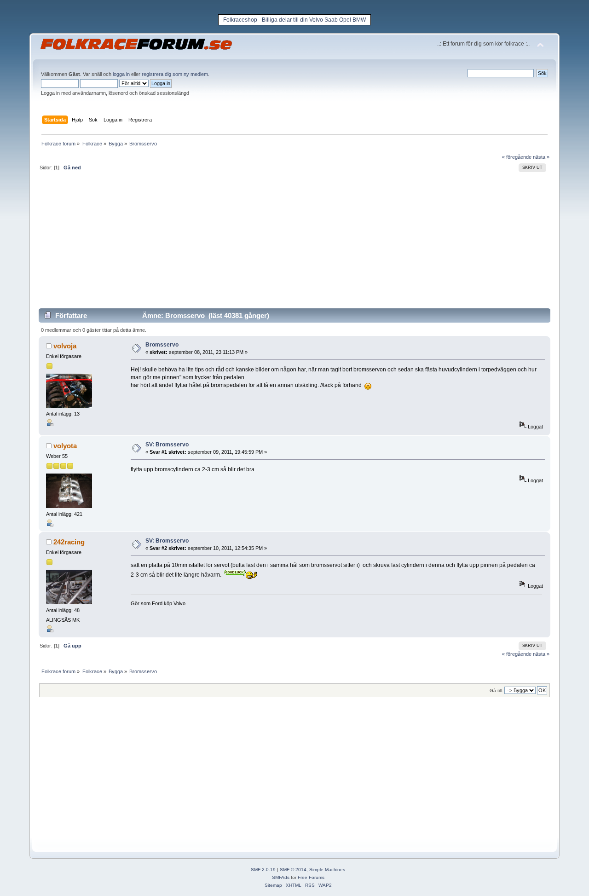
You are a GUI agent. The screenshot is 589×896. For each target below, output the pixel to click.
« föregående (516, 157)
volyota (65, 446)
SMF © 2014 (293, 869)
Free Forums (311, 877)
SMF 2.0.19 (263, 869)
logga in (121, 74)
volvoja (64, 346)
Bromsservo (162, 344)
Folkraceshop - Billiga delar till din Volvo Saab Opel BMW (294, 20)
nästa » (541, 157)
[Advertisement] (294, 243)
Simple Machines (327, 869)
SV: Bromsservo (167, 444)
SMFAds (280, 877)
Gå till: (496, 690)
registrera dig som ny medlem (175, 74)
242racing (69, 542)
